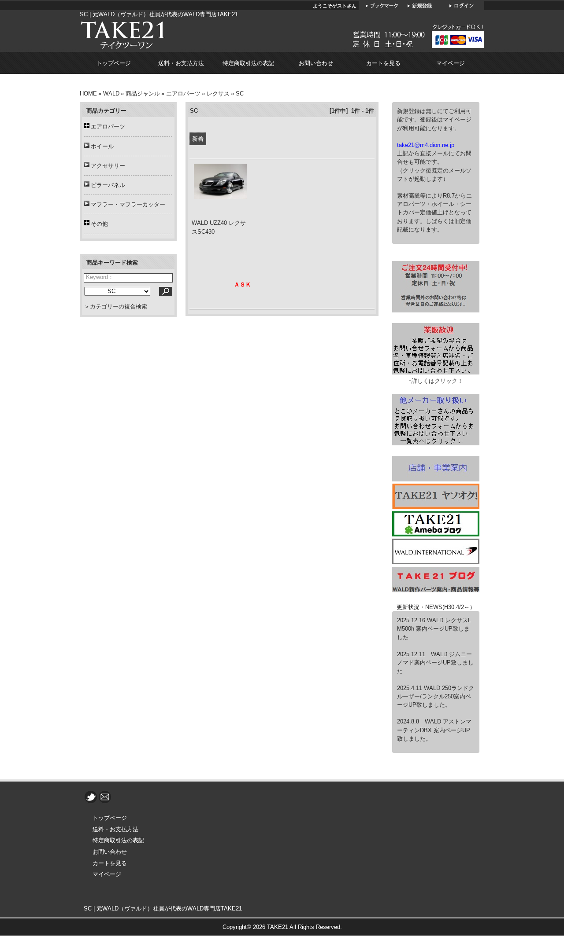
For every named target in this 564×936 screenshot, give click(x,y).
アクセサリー (108, 165)
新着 (198, 139)
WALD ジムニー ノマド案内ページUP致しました (435, 662)
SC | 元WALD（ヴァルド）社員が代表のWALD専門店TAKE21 (163, 908)
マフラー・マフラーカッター (128, 204)
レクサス (218, 93)
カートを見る (383, 63)
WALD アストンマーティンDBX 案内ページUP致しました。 (434, 729)
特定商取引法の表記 (248, 63)
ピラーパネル (108, 185)
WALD (111, 93)
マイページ (450, 63)
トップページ (113, 63)
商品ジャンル (143, 93)
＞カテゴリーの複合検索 (115, 306)
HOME (88, 93)
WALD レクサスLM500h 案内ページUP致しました (434, 628)
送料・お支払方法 (181, 63)
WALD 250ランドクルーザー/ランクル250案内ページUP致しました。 (435, 696)
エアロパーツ (183, 93)
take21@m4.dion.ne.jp (425, 145)
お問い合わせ (316, 63)
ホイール (102, 146)
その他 (99, 223)
